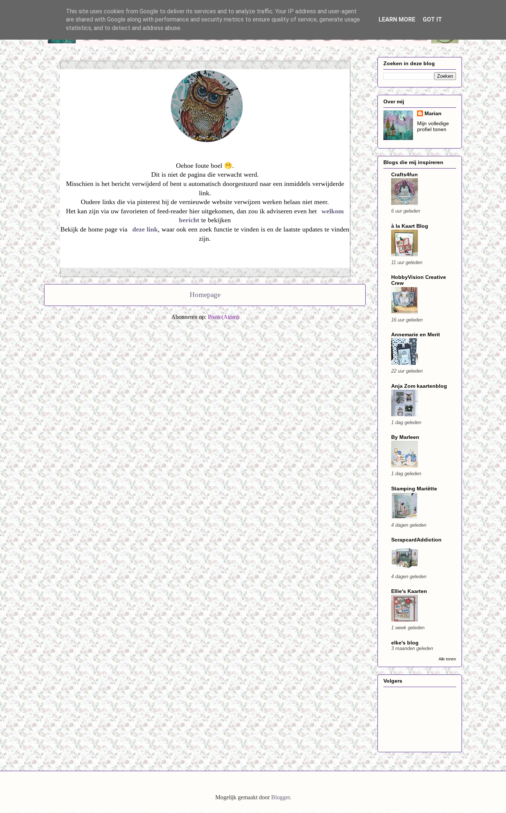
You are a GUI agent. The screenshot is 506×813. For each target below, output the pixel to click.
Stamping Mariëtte (414, 489)
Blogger (280, 797)
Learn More (397, 19)
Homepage (205, 295)
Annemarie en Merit (415, 334)
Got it (432, 19)
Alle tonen (447, 659)
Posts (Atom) (223, 317)
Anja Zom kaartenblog (419, 386)
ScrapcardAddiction (416, 540)
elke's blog (405, 643)
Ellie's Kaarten (409, 591)
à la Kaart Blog (409, 226)
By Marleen (405, 437)
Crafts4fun (404, 174)
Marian (433, 113)
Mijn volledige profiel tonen (433, 126)
